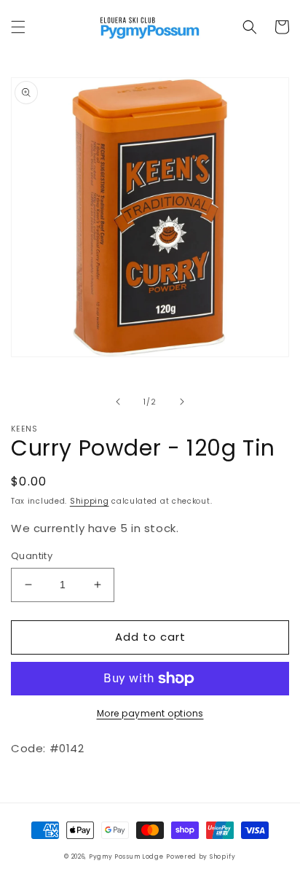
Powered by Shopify (201, 856)
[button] (18, 27)
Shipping (89, 501)
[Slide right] (182, 402)
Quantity (31, 556)
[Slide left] (118, 402)
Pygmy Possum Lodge (126, 856)
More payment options (150, 713)
